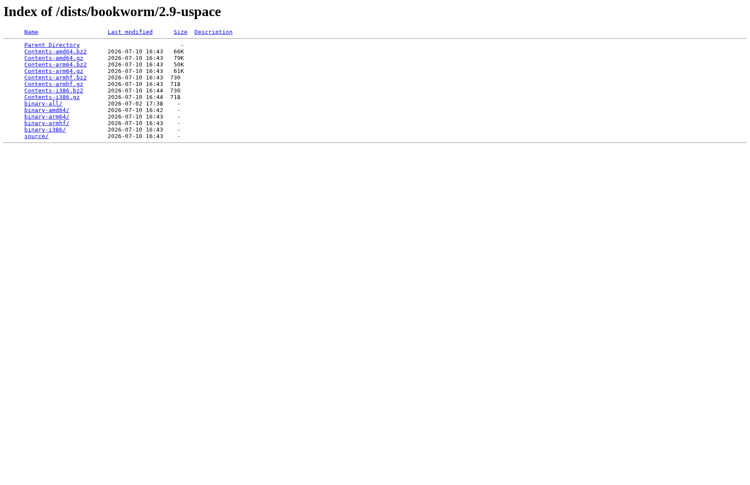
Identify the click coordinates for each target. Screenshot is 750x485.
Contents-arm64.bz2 (55, 64)
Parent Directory (52, 45)
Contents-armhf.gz (53, 84)
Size (181, 32)
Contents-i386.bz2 (53, 90)
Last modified (130, 32)
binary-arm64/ (46, 116)
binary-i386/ (45, 129)
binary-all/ (43, 103)
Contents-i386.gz (52, 97)
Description (213, 32)
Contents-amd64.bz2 (55, 51)
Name (31, 32)
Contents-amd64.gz (53, 58)
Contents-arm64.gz (53, 71)
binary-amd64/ (46, 110)
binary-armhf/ (46, 123)
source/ (36, 136)
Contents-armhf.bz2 (55, 77)
